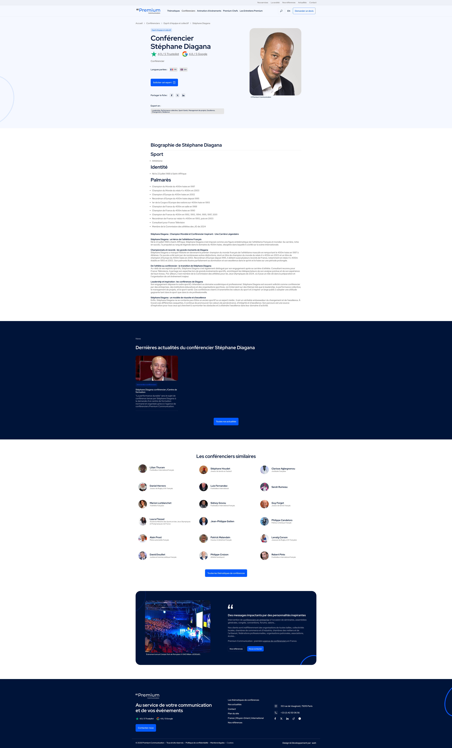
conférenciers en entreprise (256, 619)
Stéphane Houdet (220, 468)
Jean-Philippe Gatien (222, 521)
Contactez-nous (146, 727)
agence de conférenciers (275, 641)
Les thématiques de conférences (243, 700)
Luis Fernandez (219, 485)
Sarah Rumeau (280, 487)
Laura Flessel (157, 519)
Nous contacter (255, 649)
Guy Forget (278, 503)
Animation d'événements (209, 10)
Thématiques (173, 10)
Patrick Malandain (220, 537)
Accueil (139, 23)
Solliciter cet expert (162, 82)
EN (288, 11)
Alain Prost (156, 537)
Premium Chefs (230, 10)
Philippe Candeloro (282, 520)
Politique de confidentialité (197, 743)
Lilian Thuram (157, 467)
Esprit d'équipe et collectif (176, 23)
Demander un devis (304, 11)
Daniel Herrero (158, 485)
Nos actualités (234, 704)
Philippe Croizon (219, 554)
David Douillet (157, 554)
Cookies (230, 743)
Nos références (288, 2)
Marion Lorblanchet (160, 503)
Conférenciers (188, 10)
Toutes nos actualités (226, 421)
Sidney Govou (218, 503)
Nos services (262, 2)
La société (275, 2)
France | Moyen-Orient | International (246, 718)
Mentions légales (217, 743)
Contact (312, 2)
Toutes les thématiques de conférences (226, 573)
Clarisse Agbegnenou (283, 468)
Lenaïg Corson (280, 537)
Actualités (302, 2)
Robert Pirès (278, 554)
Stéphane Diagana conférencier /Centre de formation (156, 390)
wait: (314, 743)
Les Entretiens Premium (251, 10)
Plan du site (233, 713)
